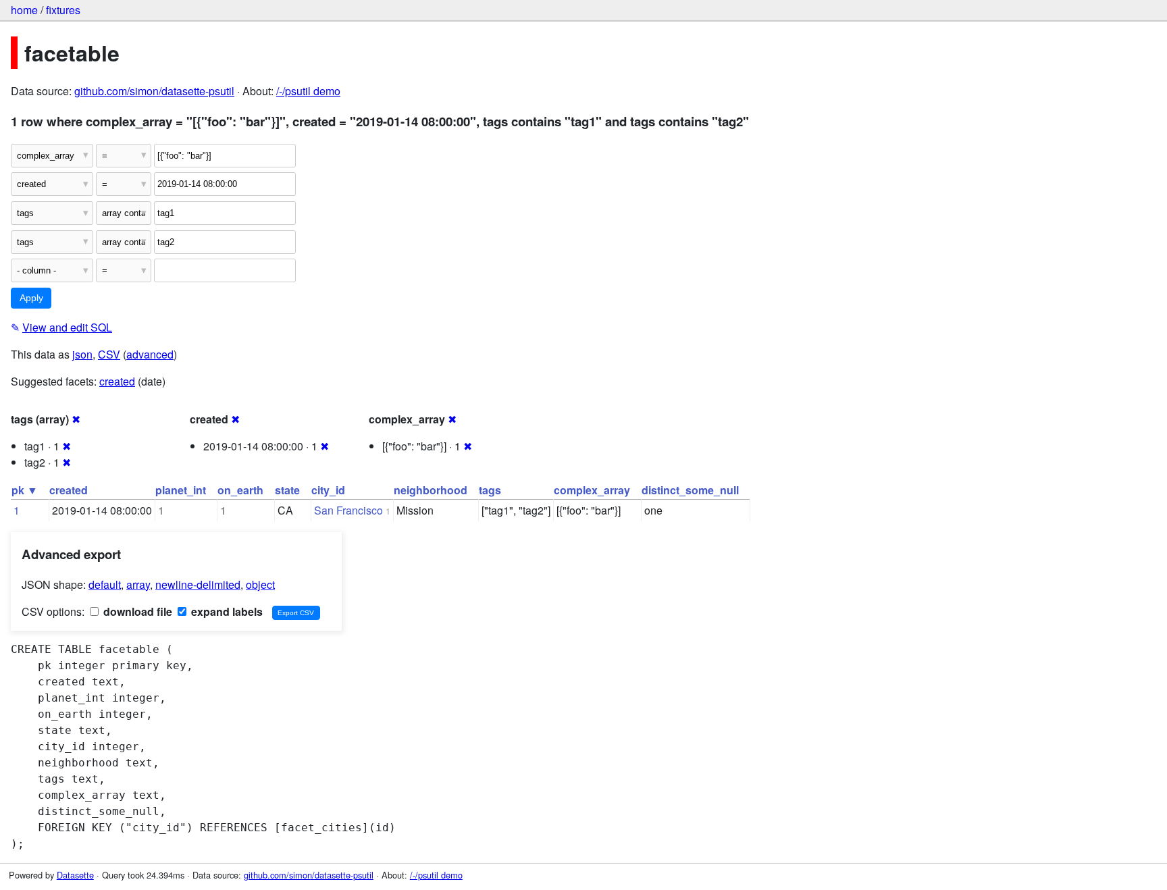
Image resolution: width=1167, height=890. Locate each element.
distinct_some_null (690, 490)
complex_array (592, 490)
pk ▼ (24, 490)
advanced (150, 354)
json (82, 354)
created (117, 381)
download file (136, 611)
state (287, 490)
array (138, 584)
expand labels (225, 611)
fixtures (63, 10)
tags (490, 490)
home (24, 10)
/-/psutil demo (308, 91)
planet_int (180, 490)
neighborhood (430, 490)
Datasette (75, 874)
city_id (328, 490)
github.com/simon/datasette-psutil (154, 91)
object (260, 584)
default (104, 584)
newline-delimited (197, 584)
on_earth (240, 490)
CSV (109, 354)
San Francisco (348, 510)
